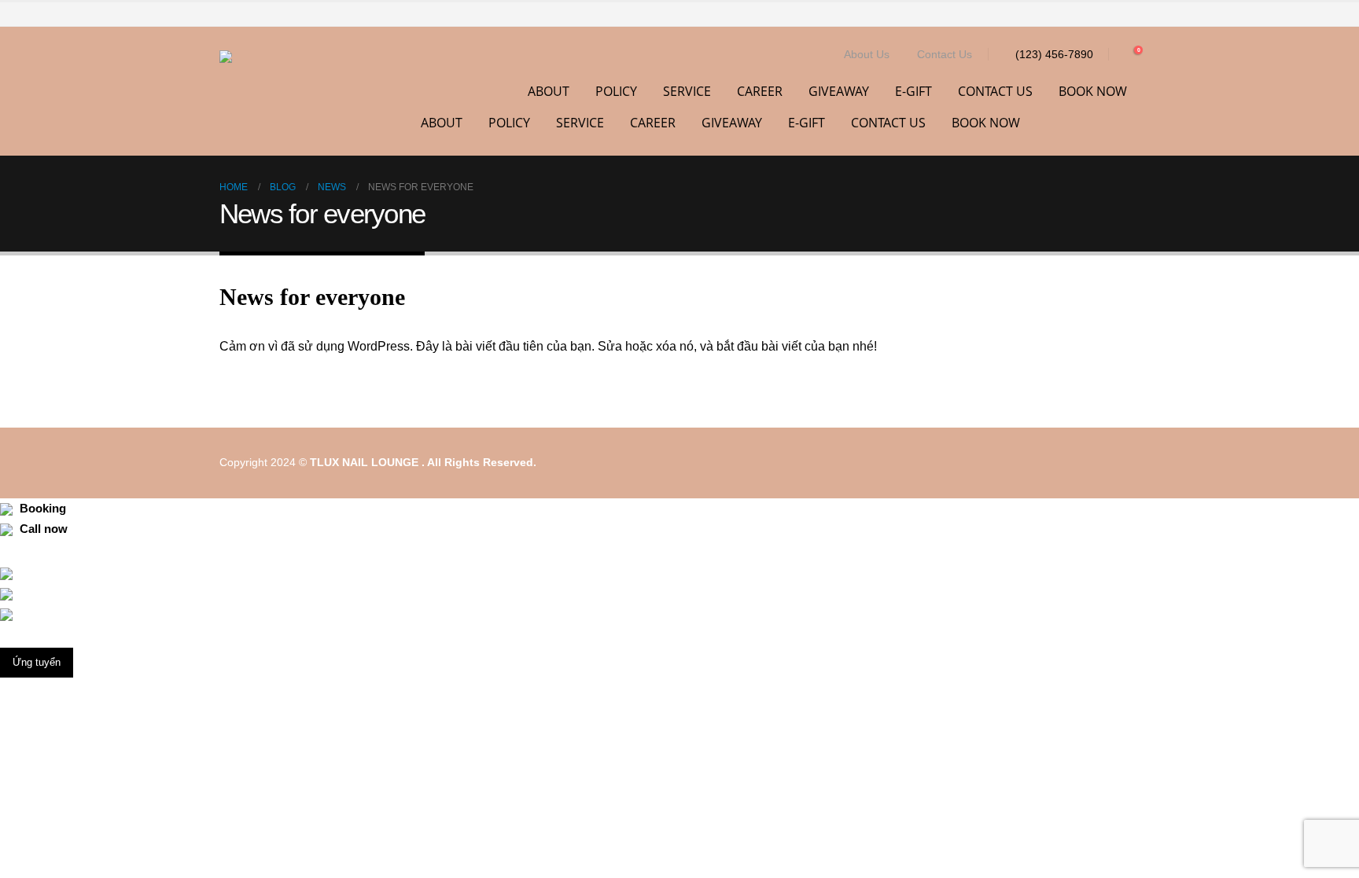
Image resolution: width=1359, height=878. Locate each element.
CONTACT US (995, 91)
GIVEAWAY (838, 91)
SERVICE (687, 91)
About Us (866, 54)
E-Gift (913, 91)
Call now (42, 529)
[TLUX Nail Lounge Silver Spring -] (286, 91)
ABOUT (548, 91)
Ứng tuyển (37, 662)
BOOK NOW (1093, 91)
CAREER (760, 91)
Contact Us (944, 54)
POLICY (616, 91)
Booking (41, 508)
